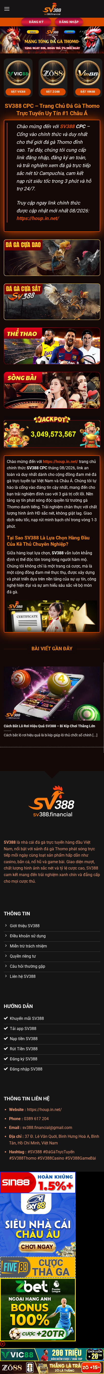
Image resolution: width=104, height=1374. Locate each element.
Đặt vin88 (88, 91)
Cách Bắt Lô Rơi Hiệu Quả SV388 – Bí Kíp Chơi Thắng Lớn (49, 726)
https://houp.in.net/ (37, 218)
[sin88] (38, 1182)
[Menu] (7, 9)
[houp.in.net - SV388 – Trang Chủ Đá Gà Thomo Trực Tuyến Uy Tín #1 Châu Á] (52, 9)
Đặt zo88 (53, 91)
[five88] (38, 1266)
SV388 (67, 126)
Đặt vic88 (18, 91)
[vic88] (52, 1354)
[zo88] (52, 1367)
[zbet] (38, 1309)
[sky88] (38, 1224)
